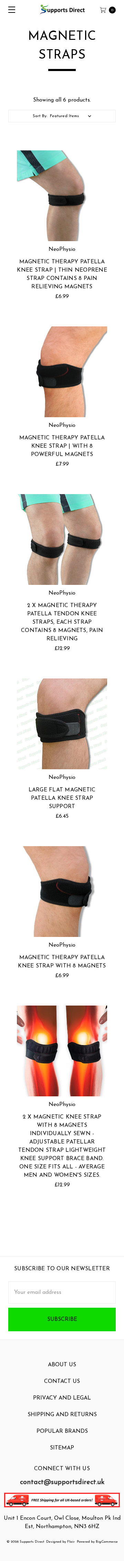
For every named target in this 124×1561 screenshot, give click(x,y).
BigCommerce (107, 1542)
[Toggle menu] (9, 9)
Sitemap (62, 1448)
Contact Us (62, 1381)
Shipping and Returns (62, 1415)
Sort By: (40, 116)
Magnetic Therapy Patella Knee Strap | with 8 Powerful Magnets (62, 446)
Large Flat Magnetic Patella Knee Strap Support (62, 798)
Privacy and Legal (62, 1398)
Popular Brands (62, 1431)
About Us (62, 1365)
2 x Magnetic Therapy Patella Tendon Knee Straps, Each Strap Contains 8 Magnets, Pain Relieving (62, 622)
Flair (71, 1542)
